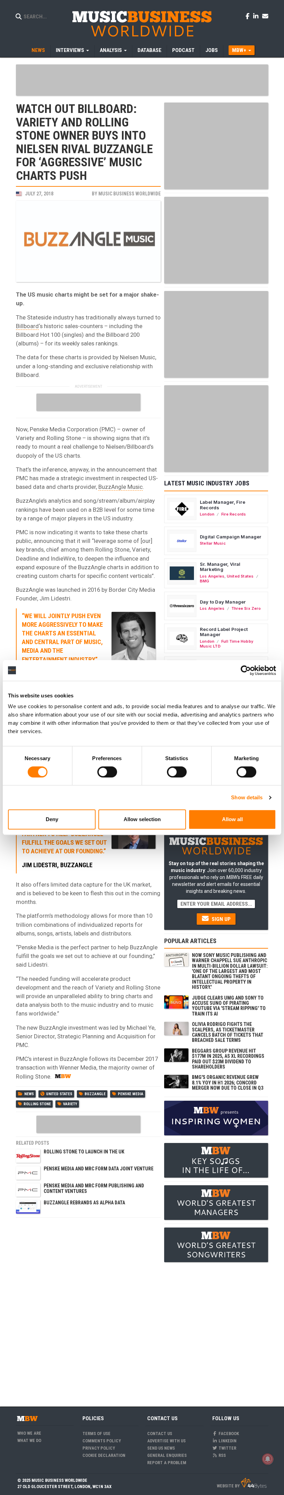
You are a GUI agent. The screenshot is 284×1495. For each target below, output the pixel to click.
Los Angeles (212, 576)
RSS (222, 1455)
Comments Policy (101, 1440)
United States (59, 1094)
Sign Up (220, 919)
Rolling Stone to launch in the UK (84, 1151)
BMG (205, 581)
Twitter (227, 1448)
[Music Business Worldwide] (142, 23)
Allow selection (142, 819)
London (207, 514)
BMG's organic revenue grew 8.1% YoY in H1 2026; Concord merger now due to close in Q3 (227, 1082)
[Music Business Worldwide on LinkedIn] (257, 15)
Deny (52, 819)
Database (149, 50)
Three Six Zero (246, 608)
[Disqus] (88, 1308)
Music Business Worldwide (129, 193)
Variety (70, 1104)
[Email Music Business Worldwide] (265, 15)
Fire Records (233, 514)
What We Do (29, 1440)
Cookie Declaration (103, 1455)
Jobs (211, 50)
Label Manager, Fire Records (222, 504)
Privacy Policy (98, 1448)
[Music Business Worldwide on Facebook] (249, 15)
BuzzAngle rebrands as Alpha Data (84, 1202)
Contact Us (159, 1433)
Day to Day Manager (223, 602)
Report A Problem (166, 1462)
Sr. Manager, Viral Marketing (220, 566)
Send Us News (161, 1448)
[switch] (107, 771)
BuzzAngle (95, 1094)
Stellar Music (213, 543)
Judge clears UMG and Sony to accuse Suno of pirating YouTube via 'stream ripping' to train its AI (229, 1006)
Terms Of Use (96, 1433)
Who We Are (29, 1433)
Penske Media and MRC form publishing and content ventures (94, 1188)
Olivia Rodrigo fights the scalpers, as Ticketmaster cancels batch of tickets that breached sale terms (227, 1032)
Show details (247, 797)
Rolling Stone (37, 1104)
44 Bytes (254, 1483)
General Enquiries (167, 1455)
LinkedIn (227, 1440)
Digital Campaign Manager (230, 536)
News (38, 50)
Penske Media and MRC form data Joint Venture (98, 1168)
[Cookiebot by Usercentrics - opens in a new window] (245, 670)
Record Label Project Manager (224, 631)
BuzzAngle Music (120, 486)
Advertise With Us (166, 1440)
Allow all (232, 819)
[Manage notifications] (267, 1459)
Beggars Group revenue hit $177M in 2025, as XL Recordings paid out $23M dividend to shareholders (228, 1059)
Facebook (228, 1433)
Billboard (27, 326)
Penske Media (130, 1094)
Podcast (183, 50)
